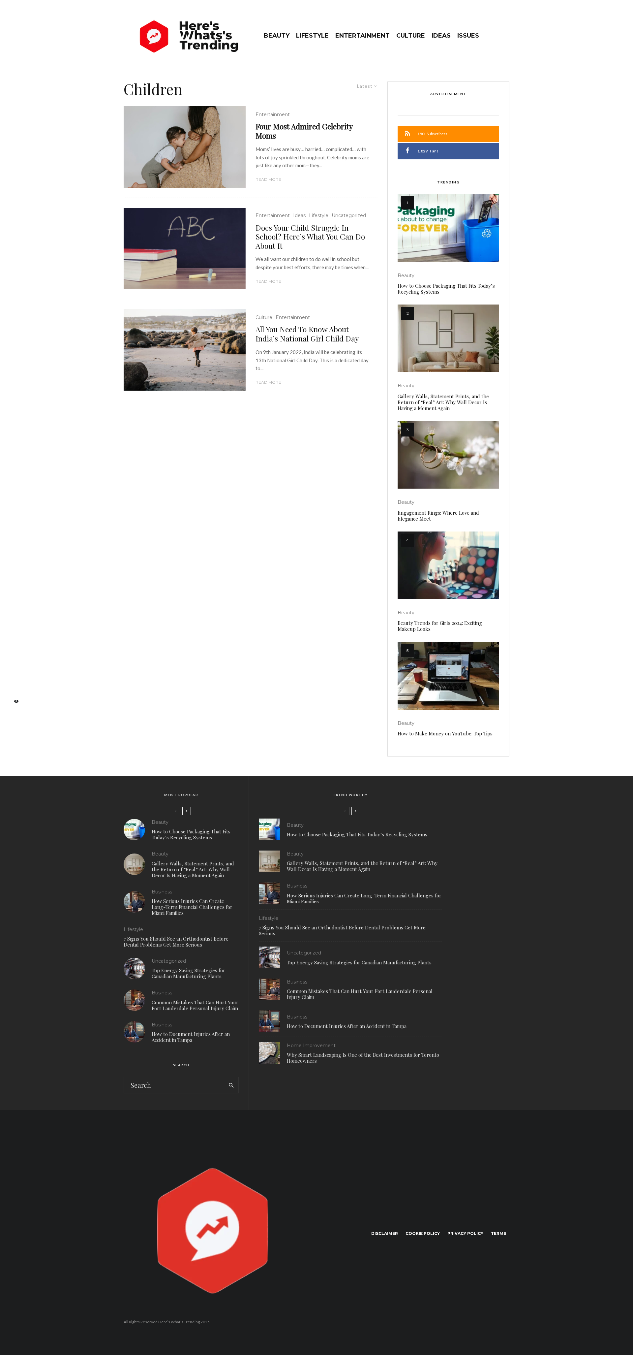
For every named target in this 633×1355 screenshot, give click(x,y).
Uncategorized (349, 215)
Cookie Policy (423, 1233)
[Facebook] (13, 651)
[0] (13, 703)
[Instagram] (13, 672)
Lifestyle (312, 35)
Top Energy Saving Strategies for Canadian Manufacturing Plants (188, 973)
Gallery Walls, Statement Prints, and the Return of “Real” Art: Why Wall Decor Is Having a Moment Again (443, 402)
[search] (231, 1085)
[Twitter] (13, 661)
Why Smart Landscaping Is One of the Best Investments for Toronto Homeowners (363, 1058)
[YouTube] (13, 682)
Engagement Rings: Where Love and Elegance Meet (438, 516)
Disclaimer (384, 1233)
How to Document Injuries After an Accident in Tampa (191, 1037)
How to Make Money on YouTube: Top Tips (445, 733)
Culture (410, 35)
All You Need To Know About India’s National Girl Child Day (307, 334)
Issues (468, 35)
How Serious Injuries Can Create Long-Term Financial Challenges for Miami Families (192, 907)
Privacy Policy (465, 1233)
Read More (268, 179)
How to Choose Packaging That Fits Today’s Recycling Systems (446, 289)
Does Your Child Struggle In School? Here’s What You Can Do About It (310, 236)
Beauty (276, 35)
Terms (498, 1233)
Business (162, 892)
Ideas (441, 35)
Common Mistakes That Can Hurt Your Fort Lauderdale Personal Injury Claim (195, 1005)
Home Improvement (311, 1046)
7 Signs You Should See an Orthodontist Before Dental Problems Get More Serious (176, 942)
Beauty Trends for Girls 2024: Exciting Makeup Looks (440, 626)
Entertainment (362, 35)
